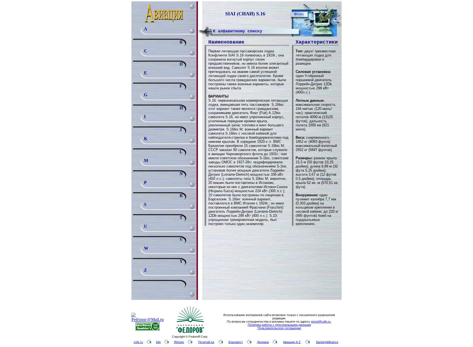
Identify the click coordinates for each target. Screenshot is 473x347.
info (158, 342)
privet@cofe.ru (321, 321)
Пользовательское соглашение (279, 328)
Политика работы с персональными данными (279, 324)
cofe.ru (138, 342)
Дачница (263, 342)
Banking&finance (327, 342)
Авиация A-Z (292, 342)
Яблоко (179, 342)
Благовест (236, 342)
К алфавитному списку (237, 31)
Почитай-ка (206, 342)
